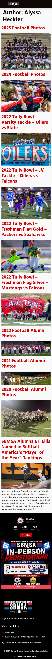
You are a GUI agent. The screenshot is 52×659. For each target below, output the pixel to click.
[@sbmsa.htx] (20, 520)
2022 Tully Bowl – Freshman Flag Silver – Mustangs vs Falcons (24, 283)
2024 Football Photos (23, 74)
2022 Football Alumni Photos (23, 333)
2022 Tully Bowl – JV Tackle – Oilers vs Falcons (22, 176)
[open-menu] (48, 4)
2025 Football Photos (23, 28)
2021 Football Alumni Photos (23, 363)
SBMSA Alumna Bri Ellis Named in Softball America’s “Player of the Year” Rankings (25, 450)
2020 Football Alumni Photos (23, 392)
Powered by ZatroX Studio (26, 657)
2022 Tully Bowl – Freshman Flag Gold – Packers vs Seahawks (24, 229)
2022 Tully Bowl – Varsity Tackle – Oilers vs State (24, 122)
